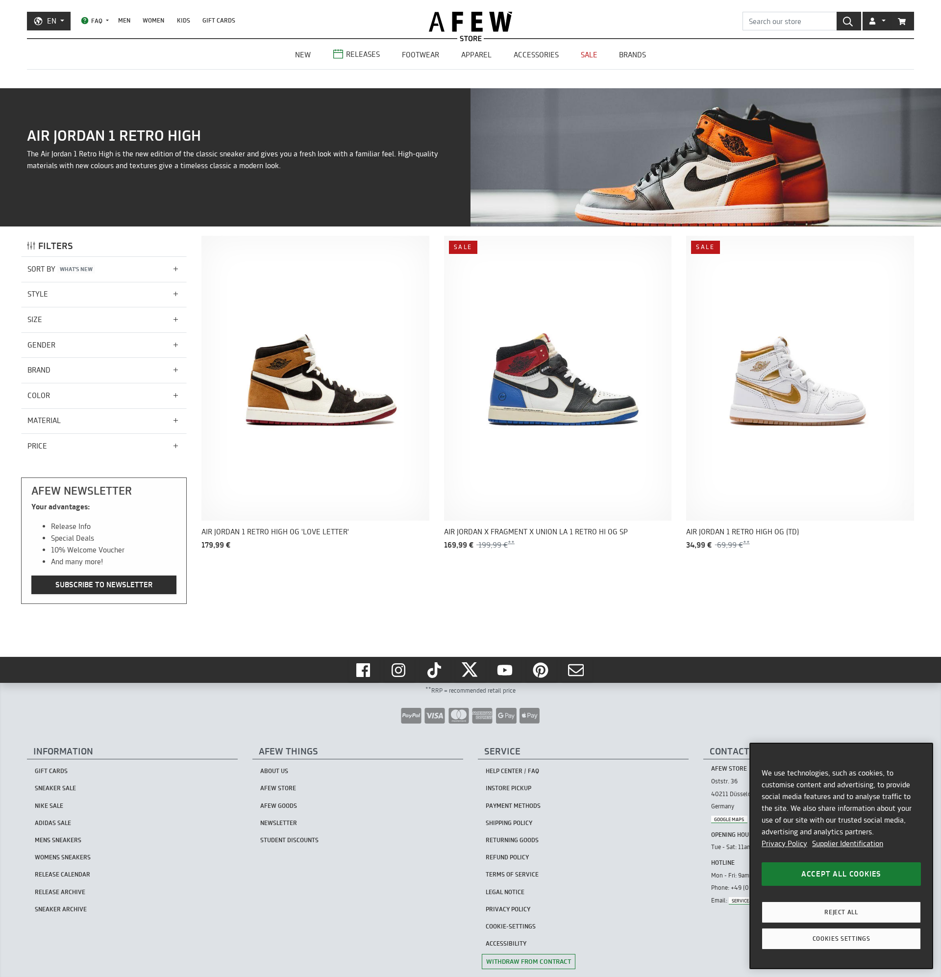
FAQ (97, 21)
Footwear (420, 54)
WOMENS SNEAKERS (63, 857)
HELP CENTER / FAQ (512, 771)
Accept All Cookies (841, 873)
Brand (38, 370)
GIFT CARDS (218, 20)
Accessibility (506, 943)
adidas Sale (53, 823)
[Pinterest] (541, 670)
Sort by (60, 269)
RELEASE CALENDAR (62, 874)
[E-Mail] (577, 670)
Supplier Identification (847, 843)
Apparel (476, 54)
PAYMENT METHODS (513, 805)
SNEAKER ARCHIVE (61, 909)
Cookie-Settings (511, 926)
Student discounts (289, 840)
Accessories (536, 54)
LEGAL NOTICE (505, 892)
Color (38, 395)
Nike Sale (49, 805)
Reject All (841, 912)
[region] (841, 856)
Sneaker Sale (55, 788)
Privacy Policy (784, 843)
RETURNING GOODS (512, 840)
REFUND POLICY (507, 857)
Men (124, 20)
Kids (183, 20)
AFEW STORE (470, 22)
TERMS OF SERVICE (512, 874)
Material (44, 420)
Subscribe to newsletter (103, 584)
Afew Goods (278, 805)
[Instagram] (399, 670)
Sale (589, 54)
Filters (55, 245)
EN (51, 20)
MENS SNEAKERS (58, 840)
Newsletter (278, 823)
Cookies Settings (841, 938)
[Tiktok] (435, 670)
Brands (632, 54)
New (303, 54)
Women (153, 20)
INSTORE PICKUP (508, 788)
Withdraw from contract (528, 961)
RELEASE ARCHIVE (60, 892)
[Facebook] (364, 670)
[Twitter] (470, 670)
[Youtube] (506, 670)
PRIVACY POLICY (508, 909)
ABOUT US (274, 771)
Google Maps (729, 819)
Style (37, 294)
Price (37, 446)
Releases (363, 54)
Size (34, 319)
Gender (41, 345)
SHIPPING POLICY (509, 823)
